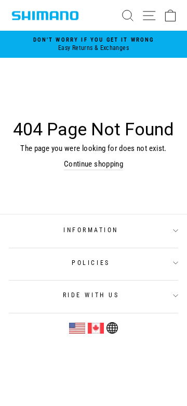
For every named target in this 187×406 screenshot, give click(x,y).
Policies (91, 263)
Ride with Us (91, 295)
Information (90, 230)
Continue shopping (93, 164)
